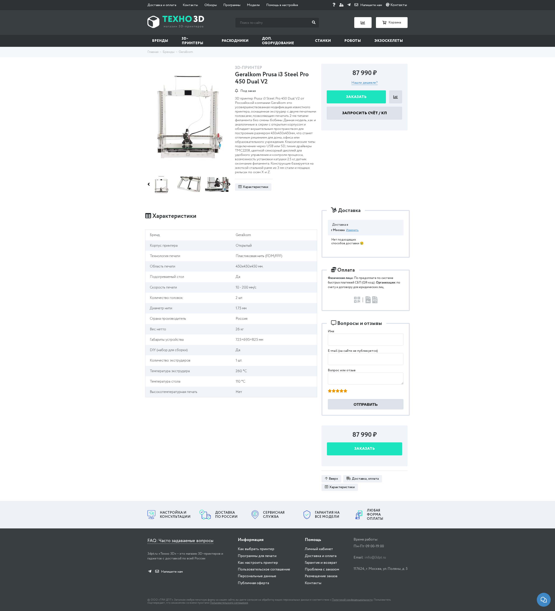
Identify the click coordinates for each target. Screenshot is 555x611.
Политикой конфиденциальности (352, 600)
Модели (253, 5)
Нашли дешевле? (364, 83)
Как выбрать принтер (256, 549)
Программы (231, 5)
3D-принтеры (192, 41)
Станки (323, 41)
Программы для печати (257, 556)
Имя (331, 331)
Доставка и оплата (161, 5)
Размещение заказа (321, 576)
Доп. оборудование (278, 41)
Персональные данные (257, 576)
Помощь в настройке (282, 5)
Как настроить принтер (258, 562)
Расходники (235, 41)
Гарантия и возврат (321, 562)
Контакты (190, 5)
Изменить (352, 230)
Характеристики (255, 186)
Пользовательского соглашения (229, 603)
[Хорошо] (341, 391)
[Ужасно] (330, 391)
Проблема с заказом (322, 569)
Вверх (333, 478)
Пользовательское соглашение (264, 569)
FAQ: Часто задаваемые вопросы (180, 541)
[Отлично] (345, 391)
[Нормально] (338, 391)
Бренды (160, 41)
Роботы (352, 41)
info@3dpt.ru (375, 557)
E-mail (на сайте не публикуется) (353, 350)
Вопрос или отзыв (342, 370)
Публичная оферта (253, 583)
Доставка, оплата (365, 478)
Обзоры (210, 5)
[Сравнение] (363, 22)
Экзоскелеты (388, 41)
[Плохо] (334, 391)
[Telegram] (349, 5)
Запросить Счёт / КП (364, 113)
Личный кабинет (319, 549)
